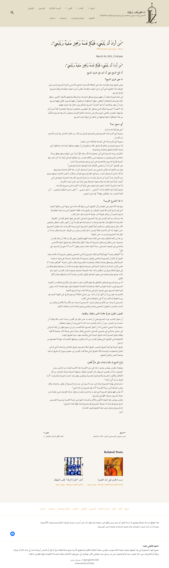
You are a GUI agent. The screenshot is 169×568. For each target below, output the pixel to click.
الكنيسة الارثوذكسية (116, 484)
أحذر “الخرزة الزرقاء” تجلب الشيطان (68, 480)
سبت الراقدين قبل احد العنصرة (110, 480)
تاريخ (92, 8)
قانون (70, 8)
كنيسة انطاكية (55, 8)
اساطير (52, 18)
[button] (89, 8)
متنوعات (63, 18)
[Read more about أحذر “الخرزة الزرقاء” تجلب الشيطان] (73, 467)
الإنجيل (31, 8)
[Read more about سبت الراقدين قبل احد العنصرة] (113, 467)
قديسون (41, 8)
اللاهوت (92, 18)
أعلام (81, 8)
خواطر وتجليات (77, 18)
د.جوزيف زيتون (136, 12)
